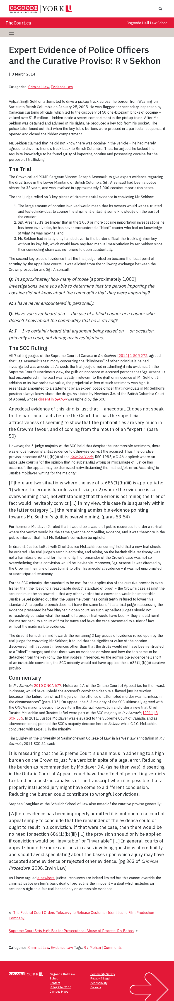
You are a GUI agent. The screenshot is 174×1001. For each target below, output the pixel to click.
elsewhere (46, 878)
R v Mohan (92, 947)
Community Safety (102, 974)
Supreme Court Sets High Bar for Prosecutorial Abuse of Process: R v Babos (71, 930)
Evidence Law (62, 87)
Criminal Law (38, 87)
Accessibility (98, 983)
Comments (113, 947)
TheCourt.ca (18, 23)
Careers (95, 987)
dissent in (52, 399)
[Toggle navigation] (11, 32)
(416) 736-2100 (60, 987)
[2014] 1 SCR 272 (132, 355)
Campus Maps (59, 992)
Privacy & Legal (100, 978)
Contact (55, 983)
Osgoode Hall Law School (148, 23)
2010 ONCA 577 (47, 685)
